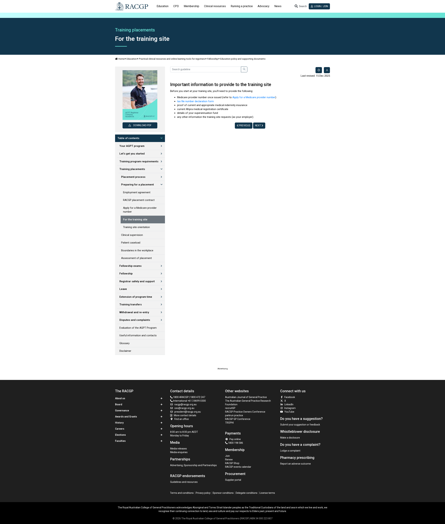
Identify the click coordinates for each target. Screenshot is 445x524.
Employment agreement (136, 192)
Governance (122, 410)
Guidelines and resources (184, 482)
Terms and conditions (182, 492)
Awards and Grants (126, 416)
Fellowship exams (130, 265)
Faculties (120, 441)
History (119, 422)
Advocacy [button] (263, 6)
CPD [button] (176, 6)
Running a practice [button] (242, 6)
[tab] (162, 6)
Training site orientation (136, 227)
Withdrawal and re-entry (134, 312)
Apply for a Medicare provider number (140, 209)
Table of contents (128, 138)
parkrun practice (234, 415)
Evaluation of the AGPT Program (138, 327)
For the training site (135, 219)
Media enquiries (179, 452)
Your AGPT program (131, 146)
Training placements (132, 169)
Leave (123, 289)
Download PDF (142, 125)
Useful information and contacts (138, 335)
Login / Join (321, 6)
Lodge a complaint (290, 450)
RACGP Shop (232, 463)
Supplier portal (233, 479)
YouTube (289, 411)
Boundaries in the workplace (137, 250)
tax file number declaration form (195, 101)
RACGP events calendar (238, 466)
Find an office (181, 419)
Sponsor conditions (223, 492)
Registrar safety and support (137, 281)
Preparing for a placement (137, 184)
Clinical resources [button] (215, 6)
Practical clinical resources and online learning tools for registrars (172, 59)
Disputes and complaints (134, 320)
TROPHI (229, 422)
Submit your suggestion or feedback (300, 424)
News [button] (277, 6)
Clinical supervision (132, 235)
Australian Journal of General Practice (246, 397)
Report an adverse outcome (295, 463)
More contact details (185, 415)
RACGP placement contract (139, 200)
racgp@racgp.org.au (185, 404)
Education (132, 59)
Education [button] (162, 6)
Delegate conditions (246, 492)
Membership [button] (191, 6)
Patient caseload (130, 242)
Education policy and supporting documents (242, 59)
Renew (229, 459)
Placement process (133, 176)
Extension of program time (135, 296)
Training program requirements (138, 161)
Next (258, 125)
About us (120, 398)
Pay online (235, 439)
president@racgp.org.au (187, 411)
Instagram (290, 408)
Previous (244, 125)
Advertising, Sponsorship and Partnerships (193, 465)
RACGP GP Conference (237, 419)
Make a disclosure (290, 437)
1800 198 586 (235, 442)
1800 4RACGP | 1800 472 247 (189, 397)
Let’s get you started (132, 153)
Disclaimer (125, 350)
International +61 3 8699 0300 (189, 400)
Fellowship (212, 59)
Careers (119, 428)
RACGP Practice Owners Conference (245, 411)
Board (118, 404)
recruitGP (230, 408)
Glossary (124, 343)
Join (227, 455)
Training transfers (130, 304)
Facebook (289, 397)
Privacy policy (203, 492)
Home (121, 59)
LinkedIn (288, 404)
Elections (120, 434)
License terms (267, 492)
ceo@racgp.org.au (184, 408)
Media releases (178, 448)
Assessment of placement (136, 258)
